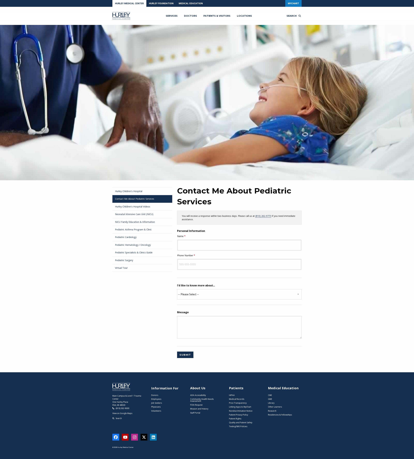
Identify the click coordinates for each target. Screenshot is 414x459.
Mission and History (199, 408)
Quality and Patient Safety (240, 422)
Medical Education (191, 3)
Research (272, 410)
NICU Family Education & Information (135, 221)
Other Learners (275, 406)
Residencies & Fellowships (280, 414)
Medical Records (236, 399)
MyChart (293, 3)
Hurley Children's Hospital (128, 191)
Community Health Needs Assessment (202, 400)
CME (270, 395)
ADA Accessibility (198, 395)
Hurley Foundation (161, 3)
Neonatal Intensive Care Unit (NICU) (134, 214)
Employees (156, 399)
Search (118, 418)
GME (270, 399)
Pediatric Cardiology (125, 237)
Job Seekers (156, 403)
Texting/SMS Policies (238, 426)
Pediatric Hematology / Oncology (133, 244)
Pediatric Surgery (124, 260)
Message (183, 312)
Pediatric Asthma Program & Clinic (133, 229)
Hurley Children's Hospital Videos (132, 206)
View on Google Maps (122, 413)
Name (181, 236)
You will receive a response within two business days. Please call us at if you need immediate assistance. (238, 217)
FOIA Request (196, 405)
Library (271, 403)
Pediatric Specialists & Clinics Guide (134, 252)
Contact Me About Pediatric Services (134, 198)
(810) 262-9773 (263, 215)
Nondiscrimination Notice (240, 410)
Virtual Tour (121, 267)
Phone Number (186, 255)
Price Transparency (238, 403)
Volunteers (156, 410)
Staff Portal (195, 412)
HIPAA (232, 395)
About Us (197, 388)
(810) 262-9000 (122, 408)
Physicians (156, 406)
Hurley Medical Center (129, 3)
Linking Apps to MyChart (240, 406)
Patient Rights (235, 418)
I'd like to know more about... (196, 285)
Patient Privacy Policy (238, 414)
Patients (236, 388)
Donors (154, 395)
